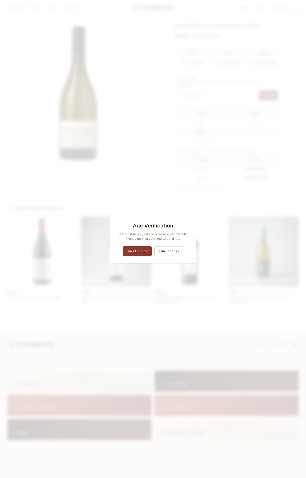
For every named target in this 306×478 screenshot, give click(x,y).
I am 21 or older (137, 251)
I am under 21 (169, 251)
